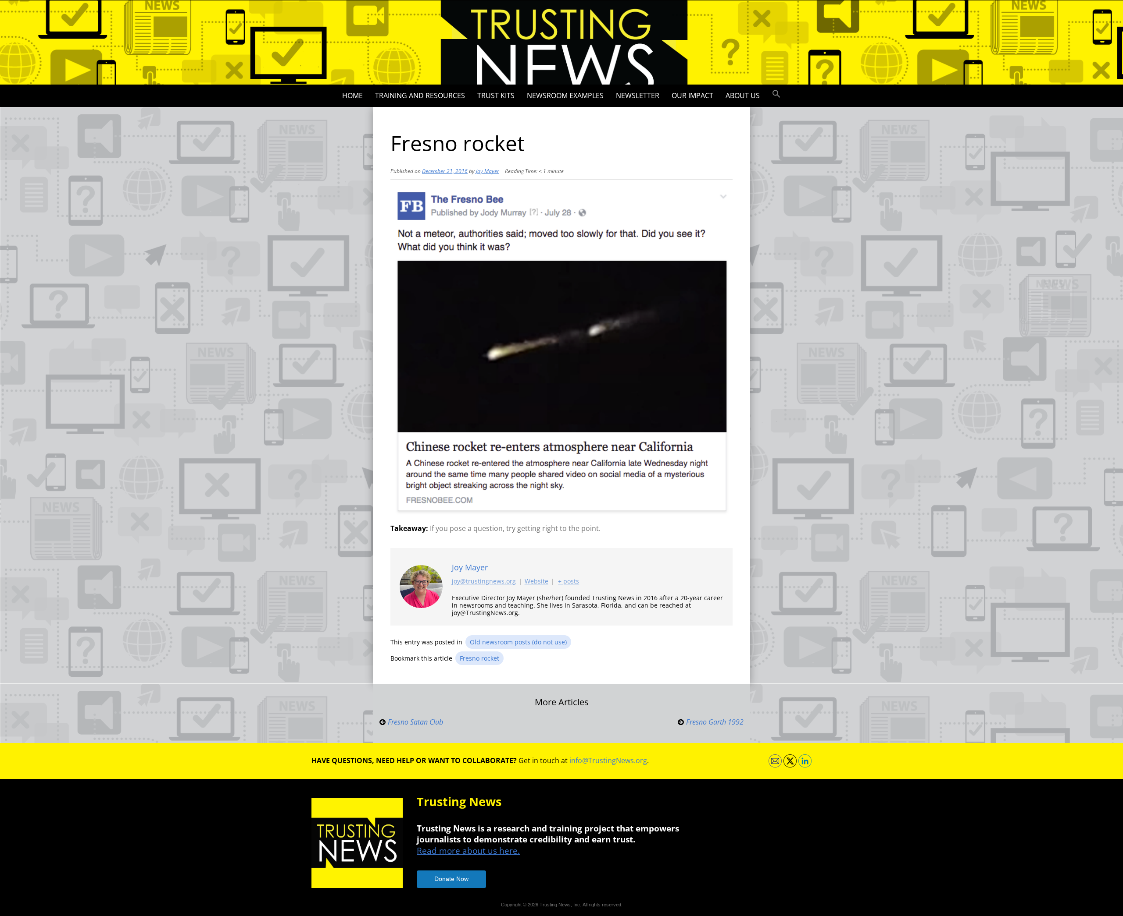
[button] (776, 94)
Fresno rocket (479, 658)
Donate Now (451, 878)
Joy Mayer (487, 171)
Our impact (692, 95)
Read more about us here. (468, 850)
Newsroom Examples (565, 95)
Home (352, 95)
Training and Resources (420, 95)
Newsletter (637, 95)
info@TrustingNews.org (608, 760)
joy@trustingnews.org (484, 581)
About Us (743, 95)
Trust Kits (496, 95)
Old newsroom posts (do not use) (518, 642)
